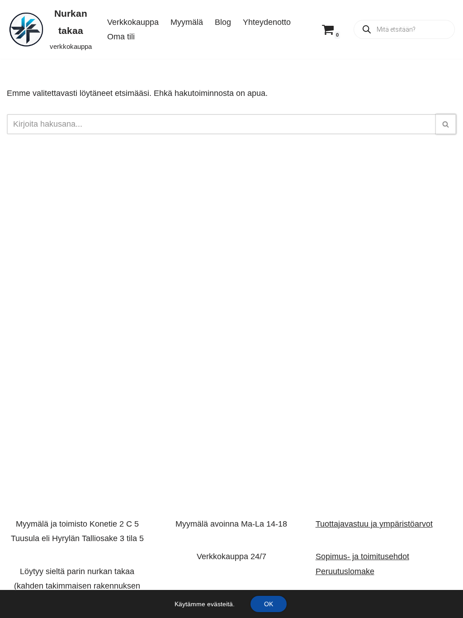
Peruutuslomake (345, 571)
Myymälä (186, 22)
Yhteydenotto (267, 22)
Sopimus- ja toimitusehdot (362, 556)
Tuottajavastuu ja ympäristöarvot (374, 523)
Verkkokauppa (133, 22)
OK (268, 604)
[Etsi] (446, 124)
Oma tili (121, 36)
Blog (223, 22)
